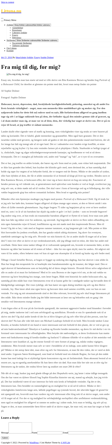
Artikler (10, 25)
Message (5, 433)
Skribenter (11, 40)
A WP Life (65, 442)
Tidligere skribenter (20, 45)
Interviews (16, 37)
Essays (15, 35)
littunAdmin (21, 57)
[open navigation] (2, 18)
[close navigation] (2, 20)
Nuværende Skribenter (22, 43)
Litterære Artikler (19, 32)
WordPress (34, 442)
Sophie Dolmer (47, 57)
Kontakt (10, 50)
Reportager (17, 30)
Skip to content (7, 2)
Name (34, 433)
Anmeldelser (17, 28)
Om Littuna (12, 48)
